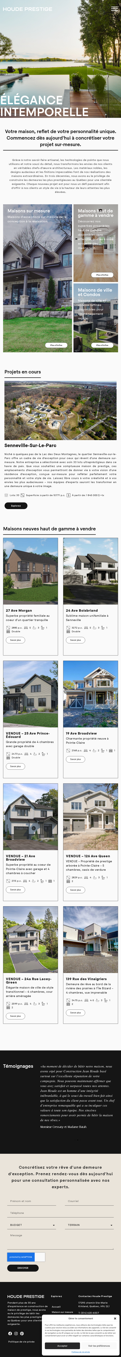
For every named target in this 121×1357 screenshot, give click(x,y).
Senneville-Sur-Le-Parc (30, 445)
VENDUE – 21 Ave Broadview (20, 858)
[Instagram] (16, 1333)
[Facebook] (10, 1333)
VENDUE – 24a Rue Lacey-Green (28, 981)
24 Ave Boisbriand (82, 610)
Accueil (56, 1306)
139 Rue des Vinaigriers (86, 979)
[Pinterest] (21, 1333)
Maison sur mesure (62, 1312)
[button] (115, 1318)
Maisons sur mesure (29, 211)
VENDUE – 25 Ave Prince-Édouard (28, 735)
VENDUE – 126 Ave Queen (88, 856)
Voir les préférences (99, 1345)
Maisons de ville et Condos (95, 292)
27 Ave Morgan (19, 610)
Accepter (62, 1345)
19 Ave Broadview (81, 733)
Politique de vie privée (81, 1352)
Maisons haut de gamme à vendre (95, 213)
